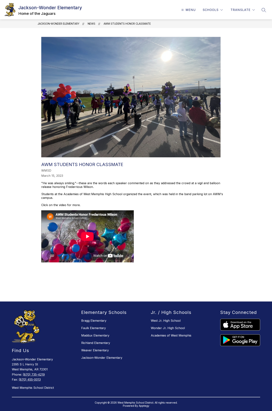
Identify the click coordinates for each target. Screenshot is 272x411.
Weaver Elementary (95, 350)
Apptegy (144, 405)
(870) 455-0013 (30, 379)
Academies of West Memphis (171, 335)
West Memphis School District (33, 388)
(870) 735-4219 (34, 374)
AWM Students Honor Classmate (127, 23)
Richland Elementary (95, 343)
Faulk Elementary (93, 328)
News (91, 23)
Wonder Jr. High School (168, 328)
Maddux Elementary (95, 335)
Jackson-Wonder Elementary (58, 23)
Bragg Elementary (93, 320)
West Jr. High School (166, 320)
